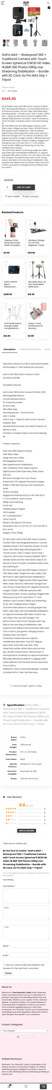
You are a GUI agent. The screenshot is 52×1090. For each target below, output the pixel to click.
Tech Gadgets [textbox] (25, 1031)
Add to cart (24, 187)
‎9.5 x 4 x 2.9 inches (28, 752)
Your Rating (8, 879)
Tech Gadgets (12, 91)
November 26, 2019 (28, 771)
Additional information (30, 349)
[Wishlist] (26, 1086)
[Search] (48, 3)
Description (10, 349)
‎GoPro (23, 737)
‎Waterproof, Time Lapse (30, 764)
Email (6, 955)
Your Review (9, 886)
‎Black (22, 759)
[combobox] (26, 1030)
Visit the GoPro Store (29, 778)
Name (6, 946)
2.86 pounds (25, 744)
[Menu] (3, 3)
